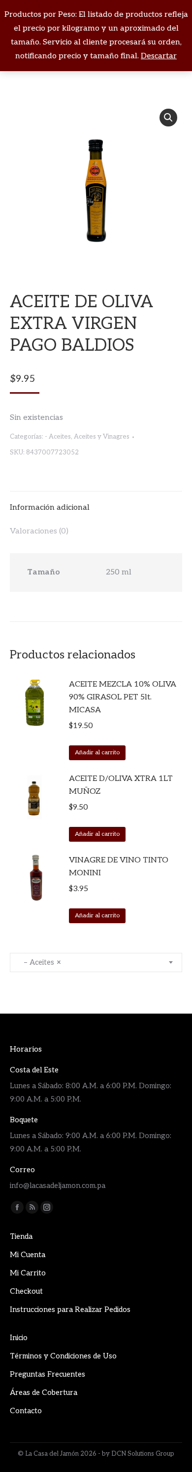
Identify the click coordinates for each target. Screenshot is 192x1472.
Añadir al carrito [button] (97, 752)
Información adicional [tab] (50, 507)
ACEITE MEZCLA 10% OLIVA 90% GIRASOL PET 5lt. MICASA (122, 697)
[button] (168, 117)
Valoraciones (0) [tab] (39, 531)
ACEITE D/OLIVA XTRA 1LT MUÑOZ (121, 785)
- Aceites (58, 437)
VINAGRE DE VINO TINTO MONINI (118, 867)
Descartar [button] (159, 56)
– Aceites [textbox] (39, 962)
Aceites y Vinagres (101, 437)
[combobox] (96, 962)
